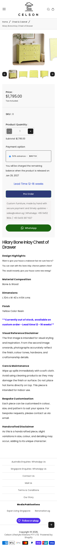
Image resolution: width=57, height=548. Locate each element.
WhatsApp (30, 228)
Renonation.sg (42, 510)
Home (5, 22)
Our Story (29, 497)
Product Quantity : (17, 124)
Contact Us (28, 475)
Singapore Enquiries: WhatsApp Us (28, 468)
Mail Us (28, 483)
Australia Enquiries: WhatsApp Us (29, 461)
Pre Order (28, 193)
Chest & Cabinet (19, 22)
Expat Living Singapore (18, 510)
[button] (12, 74)
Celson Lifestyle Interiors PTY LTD (21, 534)
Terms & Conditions (28, 490)
